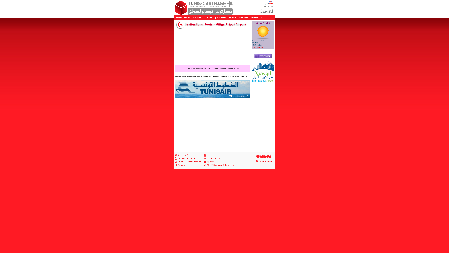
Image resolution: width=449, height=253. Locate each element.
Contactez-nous (213, 158)
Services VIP (183, 155)
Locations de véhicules (187, 158)
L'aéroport (197, 18)
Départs (187, 18)
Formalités (243, 18)
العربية (266, 4)
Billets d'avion (256, 18)
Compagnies (209, 18)
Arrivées (178, 18)
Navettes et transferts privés (189, 162)
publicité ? (246, 99)
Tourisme (232, 18)
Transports (221, 18)
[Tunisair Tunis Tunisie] (212, 97)
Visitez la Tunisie (265, 161)
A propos (210, 162)
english (266, 2)
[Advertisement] (212, 47)
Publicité (181, 165)
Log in (209, 155)
